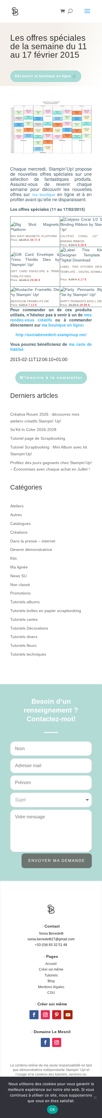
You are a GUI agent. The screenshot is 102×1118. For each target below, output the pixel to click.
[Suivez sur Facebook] (34, 1014)
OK (52, 1109)
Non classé (20, 584)
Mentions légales (51, 987)
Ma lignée (19, 567)
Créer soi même (51, 969)
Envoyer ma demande (56, 860)
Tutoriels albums (25, 602)
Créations (18, 532)
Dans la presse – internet (32, 541)
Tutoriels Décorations (29, 628)
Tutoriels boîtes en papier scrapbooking (45, 610)
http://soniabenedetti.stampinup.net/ (51, 334)
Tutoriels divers (23, 636)
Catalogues (20, 523)
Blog (51, 981)
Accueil (51, 964)
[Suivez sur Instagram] (45, 1014)
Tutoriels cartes (24, 619)
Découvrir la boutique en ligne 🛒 (46, 76)
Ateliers (17, 506)
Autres (16, 514)
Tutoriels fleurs (23, 645)
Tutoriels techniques (28, 654)
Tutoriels (51, 975)
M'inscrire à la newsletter (51, 377)
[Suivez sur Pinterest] (56, 1014)
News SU (18, 576)
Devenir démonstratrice (31, 549)
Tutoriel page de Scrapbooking (37, 438)
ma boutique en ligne (62, 325)
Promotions (20, 593)
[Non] (95, 1097)
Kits (13, 558)
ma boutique (43, 194)
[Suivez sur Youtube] (68, 1014)
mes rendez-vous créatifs (51, 317)
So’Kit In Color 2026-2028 (33, 429)
